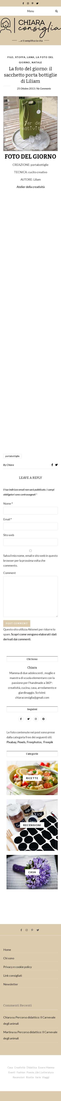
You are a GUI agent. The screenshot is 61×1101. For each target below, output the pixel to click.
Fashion (21, 1072)
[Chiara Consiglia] (30, 30)
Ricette (30, 1077)
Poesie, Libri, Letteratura (40, 1072)
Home (7, 949)
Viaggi (45, 1077)
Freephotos (34, 742)
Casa (10, 1067)
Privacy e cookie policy (17, 967)
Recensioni (19, 1077)
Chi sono (8, 958)
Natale (37, 62)
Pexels (21, 742)
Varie (38, 1077)
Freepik (48, 742)
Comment (9, 573)
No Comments (44, 88)
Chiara (10, 464)
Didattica (32, 1067)
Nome (8, 503)
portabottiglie (12, 456)
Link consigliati (12, 975)
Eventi (11, 1072)
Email (7, 519)
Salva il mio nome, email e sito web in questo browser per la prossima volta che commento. (30, 560)
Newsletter (10, 984)
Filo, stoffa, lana (20, 57)
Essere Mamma (46, 1067)
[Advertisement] (30, 322)
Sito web (8, 535)
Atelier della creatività (31, 187)
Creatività (19, 1067)
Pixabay (11, 742)
